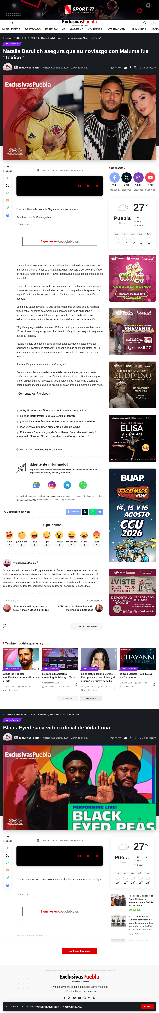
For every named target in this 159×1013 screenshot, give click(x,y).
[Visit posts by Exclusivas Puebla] (7, 67)
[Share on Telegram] (99, 512)
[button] (147, 1006)
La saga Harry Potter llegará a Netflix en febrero (48, 416)
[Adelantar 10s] (97, 185)
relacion (58, 449)
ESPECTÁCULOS (12, 44)
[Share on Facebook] (7, 178)
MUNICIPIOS (135, 910)
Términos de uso (52, 496)
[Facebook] (114, 181)
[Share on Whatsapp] (7, 193)
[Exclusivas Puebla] (79, 23)
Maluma (39, 449)
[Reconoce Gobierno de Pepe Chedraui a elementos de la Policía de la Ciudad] (118, 900)
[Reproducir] (88, 186)
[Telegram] (89, 998)
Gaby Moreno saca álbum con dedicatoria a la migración (53, 410)
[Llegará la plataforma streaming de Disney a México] (60, 659)
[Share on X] (7, 185)
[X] (126, 181)
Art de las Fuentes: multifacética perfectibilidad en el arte (21, 677)
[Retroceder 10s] (79, 185)
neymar (48, 449)
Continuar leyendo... (80, 951)
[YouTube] (74, 998)
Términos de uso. (73, 1006)
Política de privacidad (48, 1006)
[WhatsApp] (93, 998)
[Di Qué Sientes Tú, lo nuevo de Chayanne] (138, 659)
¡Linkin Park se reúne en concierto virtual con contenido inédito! (58, 421)
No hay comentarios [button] (88, 626)
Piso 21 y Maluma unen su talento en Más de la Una (50, 427)
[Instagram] (138, 181)
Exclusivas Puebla (29, 67)
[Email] (125, 67)
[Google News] (80, 998)
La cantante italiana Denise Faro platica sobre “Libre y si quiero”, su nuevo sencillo (98, 677)
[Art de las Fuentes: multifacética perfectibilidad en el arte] (21, 659)
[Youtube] (150, 181)
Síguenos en (49, 241)
